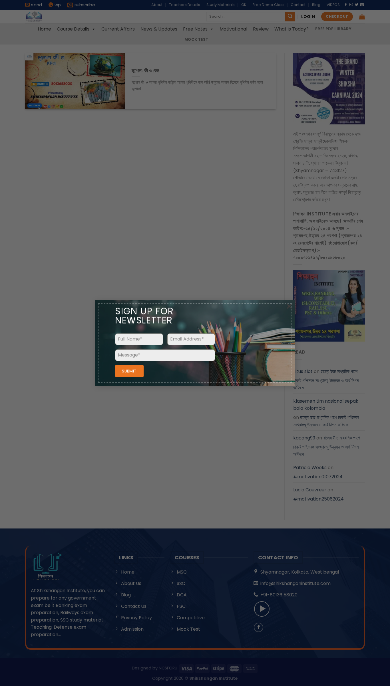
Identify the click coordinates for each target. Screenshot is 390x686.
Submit (129, 371)
